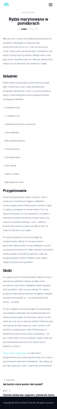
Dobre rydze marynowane (15, 353)
